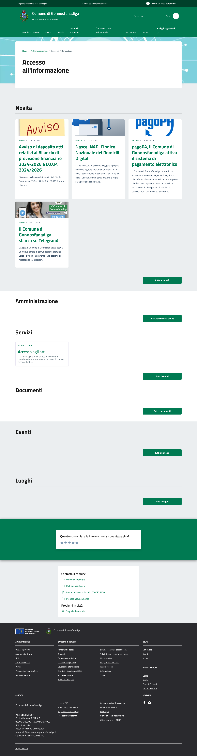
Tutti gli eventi (162, 453)
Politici (18, 666)
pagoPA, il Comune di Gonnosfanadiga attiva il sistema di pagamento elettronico (154, 155)
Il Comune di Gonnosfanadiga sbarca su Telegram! (38, 234)
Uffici (17, 658)
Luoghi (145, 675)
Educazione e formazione (68, 666)
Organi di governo (22, 649)
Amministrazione (30, 32)
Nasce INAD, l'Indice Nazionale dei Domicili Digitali (97, 152)
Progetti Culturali (150, 684)
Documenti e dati (22, 675)
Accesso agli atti (32, 351)
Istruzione (131, 32)
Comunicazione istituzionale (103, 30)
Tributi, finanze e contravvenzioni (114, 654)
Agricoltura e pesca (66, 649)
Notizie (78, 140)
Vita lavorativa (106, 658)
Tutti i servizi (162, 376)
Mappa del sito (21, 748)
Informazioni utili (150, 688)
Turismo (146, 32)
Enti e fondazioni (22, 662)
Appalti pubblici (106, 666)
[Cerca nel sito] (176, 16)
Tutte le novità (162, 280)
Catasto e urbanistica (67, 658)
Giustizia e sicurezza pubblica (70, 671)
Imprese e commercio (67, 675)
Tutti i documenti (162, 411)
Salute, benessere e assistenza (113, 649)
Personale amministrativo (26, 671)
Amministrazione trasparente (94, 3)
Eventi (145, 679)
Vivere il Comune (74, 30)
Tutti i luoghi (162, 501)
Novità (48, 32)
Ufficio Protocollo (22, 725)
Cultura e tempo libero (67, 662)
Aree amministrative (24, 654)
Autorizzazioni (25, 345)
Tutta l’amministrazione (162, 318)
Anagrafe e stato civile (109, 662)
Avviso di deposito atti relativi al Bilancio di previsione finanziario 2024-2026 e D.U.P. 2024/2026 (41, 158)
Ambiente (62, 654)
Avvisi (22, 140)
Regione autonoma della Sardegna (32, 3)
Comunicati (147, 649)
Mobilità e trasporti (66, 679)
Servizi (61, 32)
